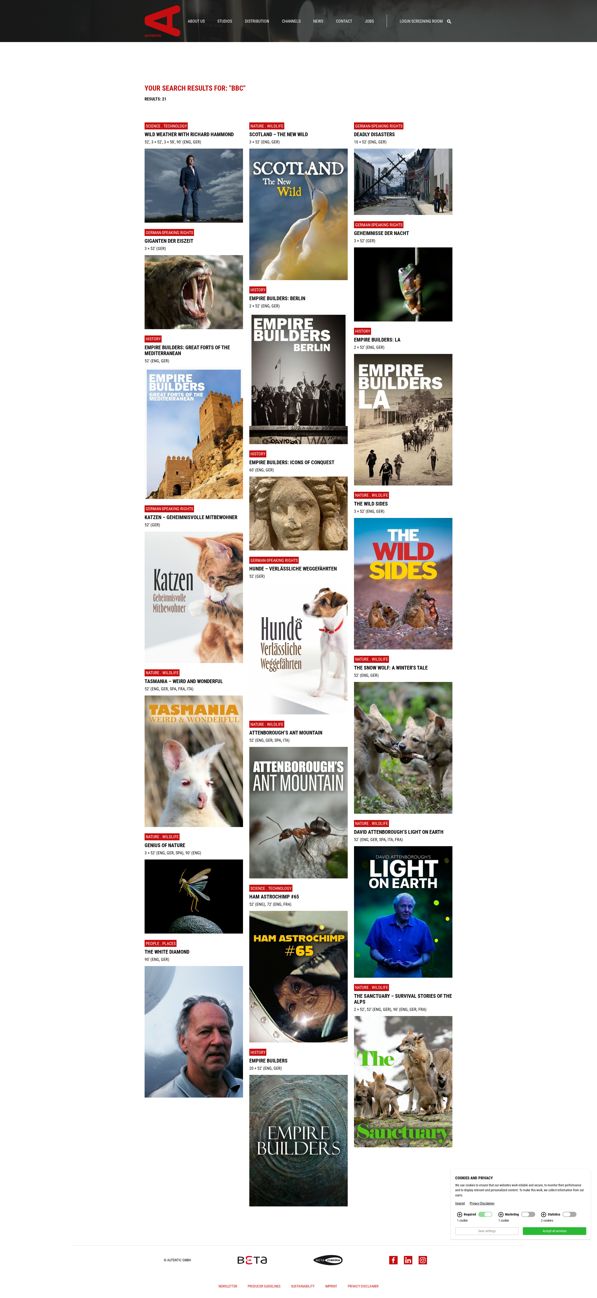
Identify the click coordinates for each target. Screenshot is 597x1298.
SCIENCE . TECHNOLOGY (166, 126)
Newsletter (228, 1286)
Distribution (257, 21)
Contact (344, 21)
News (318, 21)
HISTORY (153, 338)
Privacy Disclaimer (363, 1286)
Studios (224, 21)
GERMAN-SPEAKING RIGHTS (169, 232)
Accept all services (554, 1231)
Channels (291, 21)
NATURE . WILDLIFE (162, 672)
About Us (196, 21)
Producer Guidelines (264, 1286)
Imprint (331, 1286)
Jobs (369, 21)
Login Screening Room (421, 21)
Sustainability (303, 1286)
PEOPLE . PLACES (161, 943)
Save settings (487, 1231)
